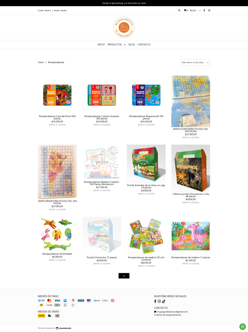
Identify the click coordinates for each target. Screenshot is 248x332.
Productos (115, 44)
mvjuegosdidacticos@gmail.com (172, 311)
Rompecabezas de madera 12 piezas (190, 257)
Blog (132, 44)
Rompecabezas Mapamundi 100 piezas (146, 117)
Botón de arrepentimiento (168, 314)
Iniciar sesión (60, 10)
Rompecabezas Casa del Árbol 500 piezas (57, 117)
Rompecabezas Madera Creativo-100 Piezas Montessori (102, 183)
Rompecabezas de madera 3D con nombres (146, 258)
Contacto (144, 44)
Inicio (101, 44)
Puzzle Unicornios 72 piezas (102, 257)
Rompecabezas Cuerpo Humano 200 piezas (101, 117)
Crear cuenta (44, 10)
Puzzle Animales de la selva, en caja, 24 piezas (146, 186)
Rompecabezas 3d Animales (57, 253)
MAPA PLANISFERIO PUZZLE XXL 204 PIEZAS (190, 130)
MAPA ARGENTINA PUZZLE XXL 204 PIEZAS (57, 202)
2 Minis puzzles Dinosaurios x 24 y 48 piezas (190, 195)
